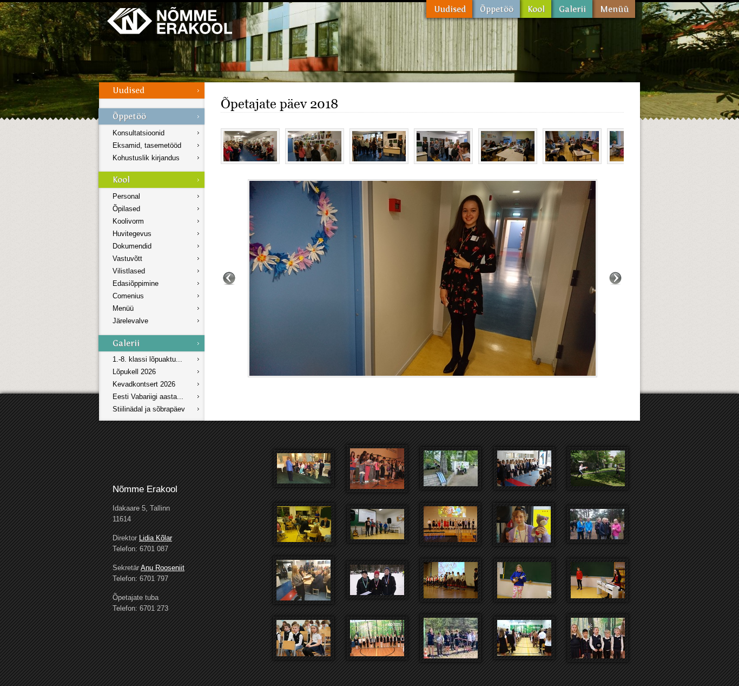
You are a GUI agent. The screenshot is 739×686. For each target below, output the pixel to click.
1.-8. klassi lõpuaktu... (147, 359)
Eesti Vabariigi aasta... (148, 397)
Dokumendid (132, 246)
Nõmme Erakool (169, 20)
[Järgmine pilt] (615, 278)
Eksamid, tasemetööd (147, 145)
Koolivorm (128, 221)
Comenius (128, 296)
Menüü (613, 9)
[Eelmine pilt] (229, 278)
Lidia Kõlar (155, 538)
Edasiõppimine (136, 283)
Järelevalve (130, 321)
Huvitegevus (132, 234)
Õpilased (126, 209)
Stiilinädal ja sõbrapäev (149, 409)
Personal (126, 196)
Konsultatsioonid (138, 133)
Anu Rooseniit (162, 568)
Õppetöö (496, 9)
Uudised (449, 9)
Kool (535, 9)
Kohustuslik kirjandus (146, 158)
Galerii (571, 9)
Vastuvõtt (127, 258)
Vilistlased (129, 271)
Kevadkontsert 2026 (144, 384)
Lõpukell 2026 (134, 372)
